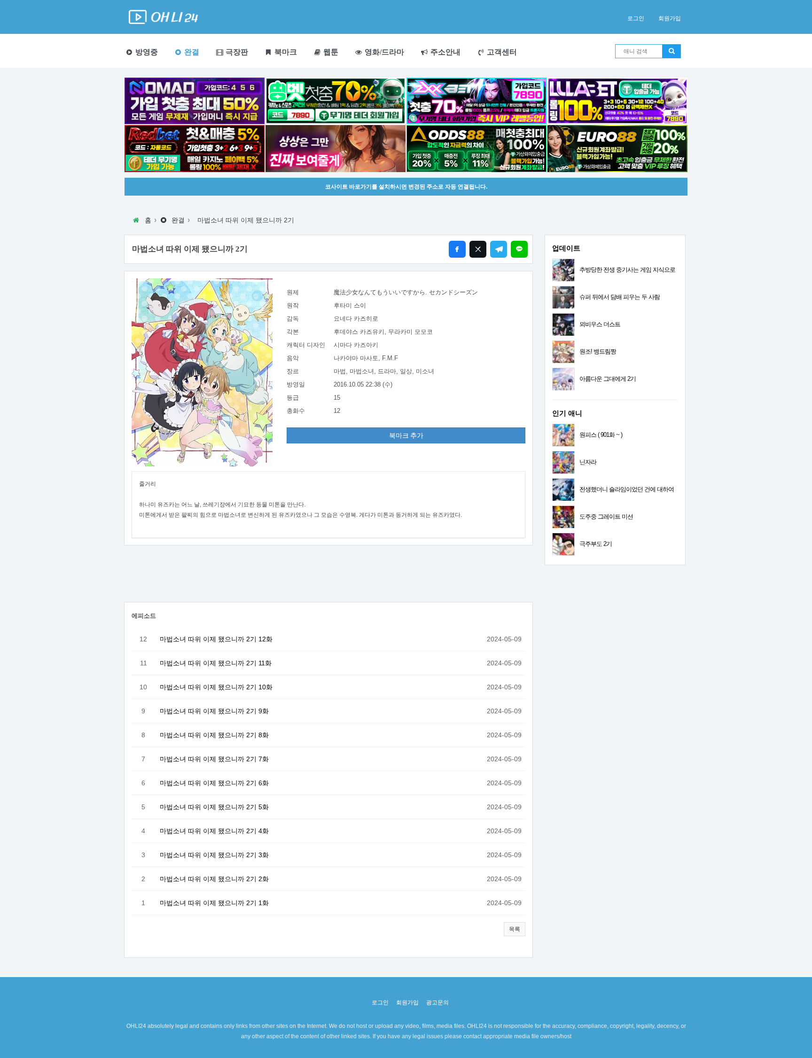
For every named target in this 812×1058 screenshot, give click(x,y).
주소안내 (445, 52)
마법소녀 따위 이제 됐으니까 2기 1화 (214, 903)
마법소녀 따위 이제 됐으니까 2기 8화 (214, 735)
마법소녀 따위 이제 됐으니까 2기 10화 (216, 687)
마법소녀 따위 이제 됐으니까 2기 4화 (214, 831)
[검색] (671, 51)
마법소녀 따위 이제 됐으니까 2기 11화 (216, 663)
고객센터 (501, 52)
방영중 (145, 52)
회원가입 (669, 18)
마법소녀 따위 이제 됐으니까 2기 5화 (214, 807)
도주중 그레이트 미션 (606, 516)
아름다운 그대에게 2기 (607, 378)
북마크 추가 (406, 435)
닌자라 (587, 462)
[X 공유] (477, 249)
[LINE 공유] (519, 249)
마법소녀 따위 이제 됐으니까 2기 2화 (214, 879)
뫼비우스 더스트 (599, 324)
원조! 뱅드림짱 (597, 351)
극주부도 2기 (595, 543)
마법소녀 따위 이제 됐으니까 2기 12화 (216, 639)
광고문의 (437, 1002)
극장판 (236, 52)
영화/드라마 (383, 52)
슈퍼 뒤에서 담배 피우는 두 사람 (619, 296)
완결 (190, 52)
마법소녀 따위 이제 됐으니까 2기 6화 (214, 783)
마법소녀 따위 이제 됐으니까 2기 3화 (214, 855)
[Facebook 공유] (457, 249)
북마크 (285, 52)
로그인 (635, 18)
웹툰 (329, 52)
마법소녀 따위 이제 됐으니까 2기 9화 (214, 711)
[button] (514, 929)
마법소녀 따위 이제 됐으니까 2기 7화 (214, 759)
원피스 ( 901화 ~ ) (600, 434)
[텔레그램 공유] (498, 249)
